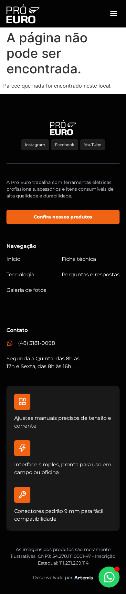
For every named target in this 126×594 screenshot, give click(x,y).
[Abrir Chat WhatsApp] (109, 577)
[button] (114, 13)
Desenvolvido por (53, 577)
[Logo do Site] (22, 14)
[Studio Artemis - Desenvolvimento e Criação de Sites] (83, 577)
